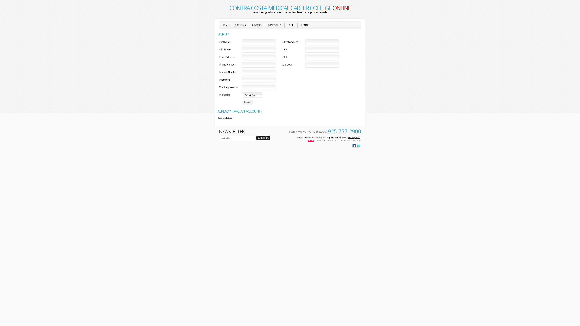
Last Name (225, 49)
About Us (240, 25)
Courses (255, 26)
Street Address (290, 42)
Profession (224, 95)
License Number (228, 72)
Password (224, 79)
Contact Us (274, 25)
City (284, 49)
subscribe (263, 137)
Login (291, 25)
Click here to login (225, 118)
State (285, 57)
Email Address (227, 57)
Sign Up (305, 25)
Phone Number (227, 64)
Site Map (357, 140)
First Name (225, 42)
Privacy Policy (354, 137)
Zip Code (287, 64)
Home (225, 25)
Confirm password (228, 87)
